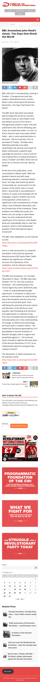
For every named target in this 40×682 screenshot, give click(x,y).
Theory (9, 11)
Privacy (20, 14)
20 (25, 589)
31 (10, 596)
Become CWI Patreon (19, 426)
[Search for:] (20, 24)
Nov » (22, 599)
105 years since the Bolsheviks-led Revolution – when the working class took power (22, 645)
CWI (18, 42)
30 (4, 596)
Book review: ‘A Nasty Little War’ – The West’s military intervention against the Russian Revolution (21, 656)
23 (4, 593)
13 (25, 586)
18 (15, 589)
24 (10, 593)
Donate (30, 11)
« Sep (17, 599)
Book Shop (20, 11)
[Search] (36, 567)
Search (4, 565)
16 (4, 589)
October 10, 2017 (9, 42)
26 (20, 593)
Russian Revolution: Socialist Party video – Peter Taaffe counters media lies (22, 614)
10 (10, 586)
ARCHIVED (7, 671)
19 (20, 589)
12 (20, 586)
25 (15, 593)
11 (15, 586)
